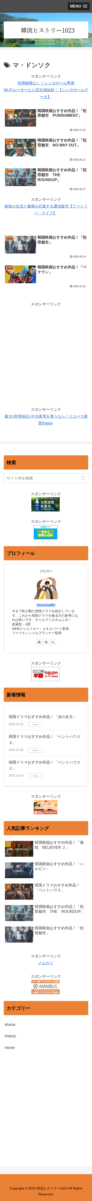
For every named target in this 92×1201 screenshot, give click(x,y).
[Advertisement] (46, 354)
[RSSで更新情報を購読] (53, 642)
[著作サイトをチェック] (39, 642)
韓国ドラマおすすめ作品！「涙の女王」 (43, 717)
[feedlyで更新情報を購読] (46, 642)
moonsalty (46, 605)
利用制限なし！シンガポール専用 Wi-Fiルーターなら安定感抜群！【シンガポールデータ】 (46, 90)
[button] (83, 478)
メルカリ (45, 963)
